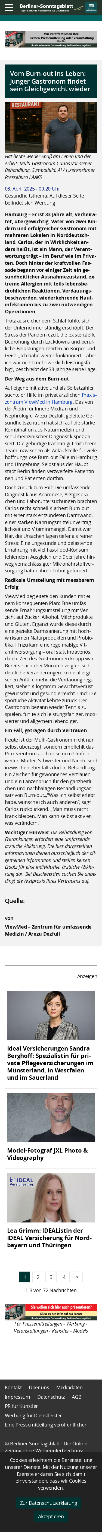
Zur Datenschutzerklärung (48, 1503)
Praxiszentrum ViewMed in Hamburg (51, 398)
